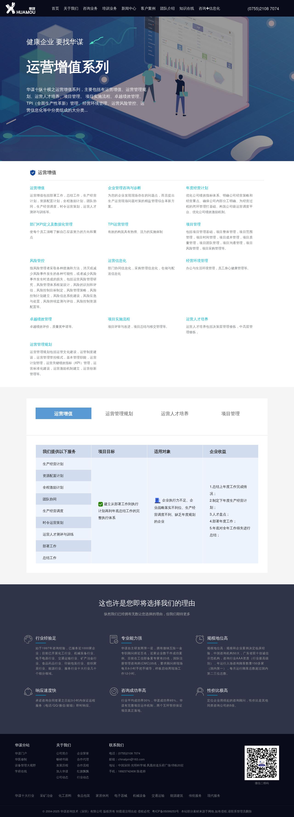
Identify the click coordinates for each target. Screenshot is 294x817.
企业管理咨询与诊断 (124, 187)
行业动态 (83, 777)
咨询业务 (90, 8)
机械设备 (139, 795)
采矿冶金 (46, 795)
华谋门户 (21, 753)
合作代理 (83, 759)
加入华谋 (62, 771)
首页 (55, 8)
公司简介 (62, 753)
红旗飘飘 (83, 771)
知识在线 (186, 8)
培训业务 (109, 8)
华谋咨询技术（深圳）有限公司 (81, 811)
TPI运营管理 (118, 224)
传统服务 (195, 795)
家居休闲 (102, 795)
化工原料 (65, 795)
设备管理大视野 (25, 765)
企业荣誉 (83, 753)
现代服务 (213, 795)
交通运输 (158, 795)
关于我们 (71, 8)
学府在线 (21, 771)
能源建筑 (176, 795)
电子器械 (120, 795)
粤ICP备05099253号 (165, 811)
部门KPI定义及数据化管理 (51, 224)
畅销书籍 (62, 759)
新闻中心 (129, 8)
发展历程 (62, 765)
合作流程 (83, 765)
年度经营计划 (197, 187)
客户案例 (148, 8)
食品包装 (83, 795)
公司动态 (62, 777)
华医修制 (21, 759)
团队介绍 (167, 8)
